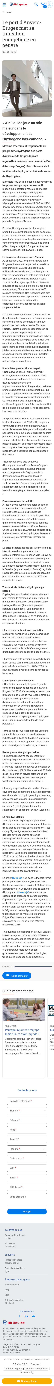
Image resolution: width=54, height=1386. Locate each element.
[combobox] (36, 4)
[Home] (14, 1322)
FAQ (7, 1290)
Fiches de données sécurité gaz (13, 1261)
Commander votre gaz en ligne (15, 1236)
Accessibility (27, 1372)
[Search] (36, 4)
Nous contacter (12, 1284)
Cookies (34, 1364)
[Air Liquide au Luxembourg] (18, 4)
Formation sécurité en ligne (15, 1270)
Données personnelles (36, 1368)
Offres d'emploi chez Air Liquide (14, 1301)
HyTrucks (17, 878)
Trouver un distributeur (10, 1245)
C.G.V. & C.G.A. (20, 1364)
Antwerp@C (22, 892)
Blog (7, 1295)
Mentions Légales (12, 1368)
